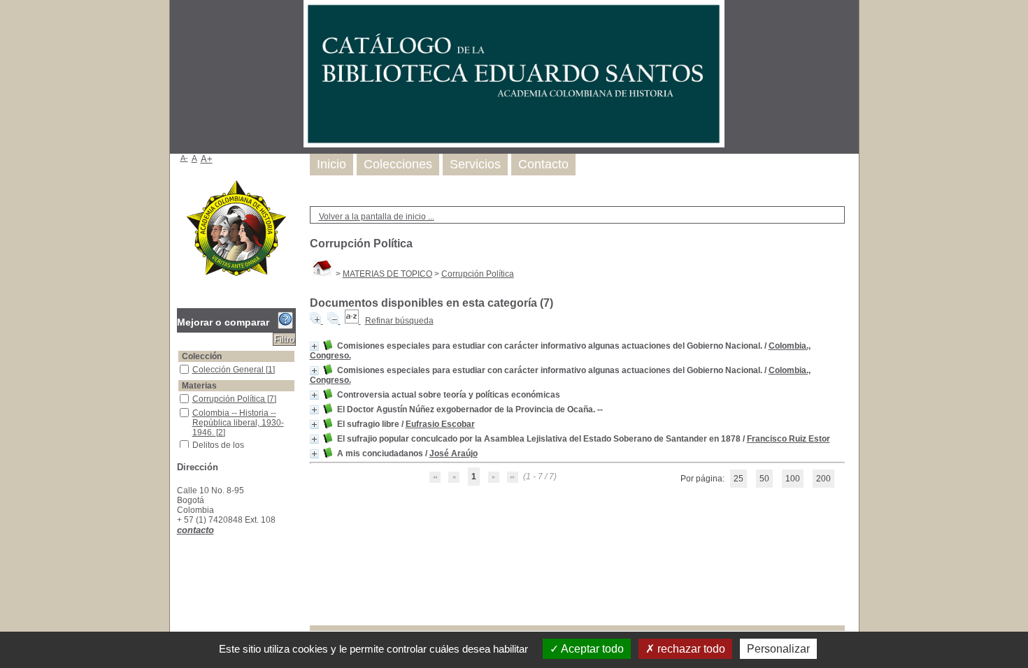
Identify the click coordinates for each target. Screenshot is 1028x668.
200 (823, 479)
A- (184, 158)
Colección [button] (202, 356)
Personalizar (778, 649)
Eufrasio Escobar (440, 424)
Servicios (475, 164)
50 (764, 479)
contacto (195, 530)
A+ (207, 159)
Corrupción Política (477, 274)
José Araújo (453, 453)
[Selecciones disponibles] (353, 321)
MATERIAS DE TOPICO (387, 274)
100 (792, 479)
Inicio (331, 164)
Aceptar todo (591, 649)
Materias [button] (199, 386)
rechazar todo (690, 649)
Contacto (543, 164)
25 (738, 479)
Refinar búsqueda (399, 321)
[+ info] (314, 346)
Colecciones (398, 164)
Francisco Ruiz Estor (788, 439)
